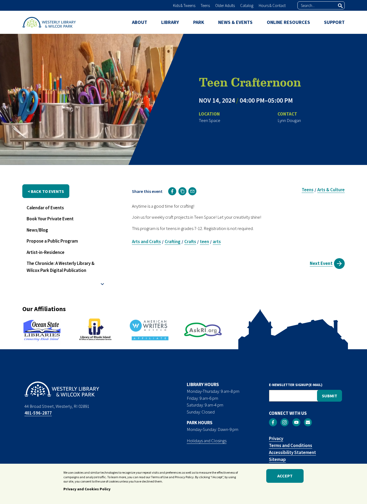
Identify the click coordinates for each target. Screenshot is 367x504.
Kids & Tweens (184, 5)
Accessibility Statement (292, 452)
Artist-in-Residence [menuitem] (45, 252)
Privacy (276, 438)
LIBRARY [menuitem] (170, 22)
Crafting (173, 241)
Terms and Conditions (290, 445)
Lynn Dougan (289, 120)
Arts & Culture (331, 190)
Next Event (321, 263)
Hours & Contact (272, 5)
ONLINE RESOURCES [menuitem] (288, 22)
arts (217, 241)
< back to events (46, 191)
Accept (285, 476)
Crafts (190, 241)
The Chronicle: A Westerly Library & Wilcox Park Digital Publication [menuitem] (61, 266)
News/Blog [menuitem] (37, 230)
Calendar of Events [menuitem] (45, 208)
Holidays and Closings (206, 441)
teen (204, 241)
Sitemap (277, 459)
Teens (205, 5)
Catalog (246, 5)
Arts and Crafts (146, 241)
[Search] (340, 5)
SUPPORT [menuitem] (334, 22)
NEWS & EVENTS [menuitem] (235, 22)
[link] (172, 191)
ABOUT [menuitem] (139, 22)
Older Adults (225, 5)
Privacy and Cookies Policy (86, 488)
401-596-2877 (38, 413)
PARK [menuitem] (198, 22)
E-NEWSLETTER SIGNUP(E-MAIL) (295, 384)
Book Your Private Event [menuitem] (50, 219)
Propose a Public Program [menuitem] (52, 241)
